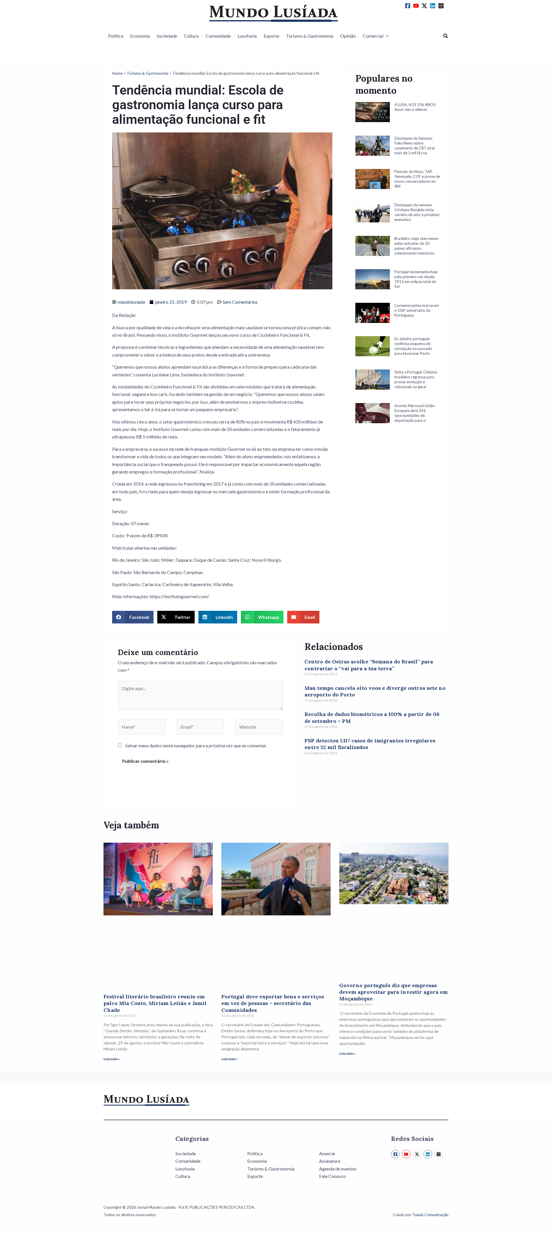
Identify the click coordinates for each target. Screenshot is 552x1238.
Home (117, 73)
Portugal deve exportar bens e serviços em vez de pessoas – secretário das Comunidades (272, 1003)
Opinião (348, 35)
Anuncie (327, 1153)
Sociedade (167, 35)
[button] (386, 36)
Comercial (373, 35)
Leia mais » (111, 1059)
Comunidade (218, 35)
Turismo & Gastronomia (309, 35)
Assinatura (329, 1161)
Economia (140, 35)
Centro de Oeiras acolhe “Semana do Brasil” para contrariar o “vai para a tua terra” (368, 664)
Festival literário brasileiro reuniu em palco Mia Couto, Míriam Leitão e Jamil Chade (154, 1003)
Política (115, 35)
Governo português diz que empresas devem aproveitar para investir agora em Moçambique (393, 992)
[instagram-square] (442, 6)
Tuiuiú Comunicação (430, 1214)
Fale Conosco (332, 1176)
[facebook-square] (408, 6)
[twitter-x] (425, 6)
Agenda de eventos (337, 1168)
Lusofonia (247, 35)
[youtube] (417, 6)
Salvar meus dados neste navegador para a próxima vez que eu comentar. (196, 745)
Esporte (271, 35)
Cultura (191, 35)
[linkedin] (433, 6)
